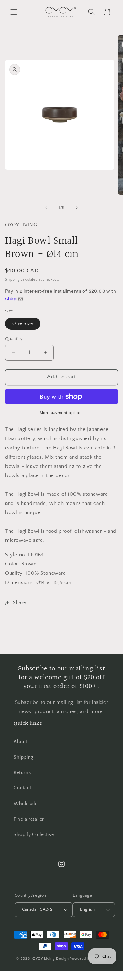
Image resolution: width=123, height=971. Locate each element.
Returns (22, 772)
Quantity (14, 338)
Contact (22, 788)
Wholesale (25, 804)
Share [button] (19, 603)
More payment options (62, 413)
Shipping (12, 280)
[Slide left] (46, 207)
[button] (13, 12)
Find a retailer (29, 819)
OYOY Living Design (50, 959)
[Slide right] (76, 207)
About (20, 742)
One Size (22, 323)
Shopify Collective (34, 834)
